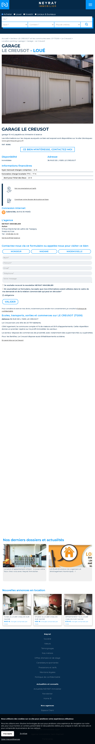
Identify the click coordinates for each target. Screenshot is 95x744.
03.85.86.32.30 (12, 234)
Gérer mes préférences (10, 739)
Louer (18, 14)
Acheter (7, 14)
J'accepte (7, 734)
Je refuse (23, 733)
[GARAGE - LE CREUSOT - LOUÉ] (47, 123)
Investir (29, 14)
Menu (90, 4)
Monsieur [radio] (16, 251)
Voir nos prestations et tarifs (25, 188)
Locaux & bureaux (46, 14)
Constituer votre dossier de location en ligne (31, 199)
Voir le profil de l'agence (11, 238)
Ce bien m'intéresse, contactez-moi (47, 149)
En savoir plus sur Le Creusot (13, 340)
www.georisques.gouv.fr (13, 141)
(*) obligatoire (8, 295)
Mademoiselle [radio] (74, 251)
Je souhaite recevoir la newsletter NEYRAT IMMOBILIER (28, 285)
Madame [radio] (44, 251)
